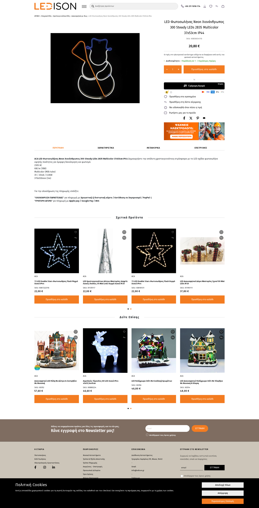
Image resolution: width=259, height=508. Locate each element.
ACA (181, 276)
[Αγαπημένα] (210, 6)
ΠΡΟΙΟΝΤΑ (84, 6)
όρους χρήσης (170, 435)
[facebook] (35, 467)
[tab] (58, 147)
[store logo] (55, 6)
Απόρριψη (223, 493)
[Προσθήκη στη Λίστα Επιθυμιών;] (221, 232)
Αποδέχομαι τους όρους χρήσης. (197, 476)
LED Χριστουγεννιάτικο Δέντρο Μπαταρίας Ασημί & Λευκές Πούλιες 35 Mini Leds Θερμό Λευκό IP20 (105, 282)
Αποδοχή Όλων (222, 485)
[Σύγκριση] (217, 6)
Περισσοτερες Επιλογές (222, 501)
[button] (93, 6)
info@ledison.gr (138, 470)
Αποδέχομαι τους (162, 435)
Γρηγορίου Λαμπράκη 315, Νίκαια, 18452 (147, 459)
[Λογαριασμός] (204, 6)
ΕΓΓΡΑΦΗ (200, 428)
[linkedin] (53, 467)
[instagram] (44, 467)
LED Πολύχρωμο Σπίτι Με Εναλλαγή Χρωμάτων (152, 381)
